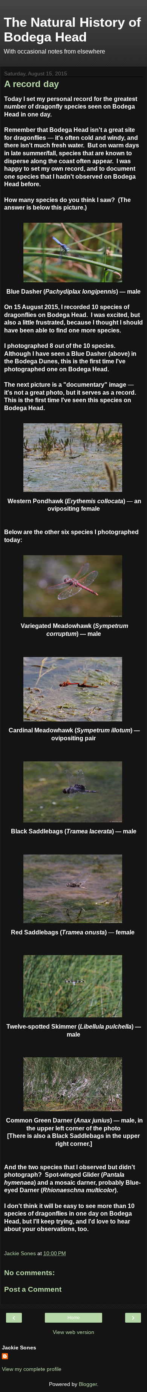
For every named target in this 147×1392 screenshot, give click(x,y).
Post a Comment (32, 1289)
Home (73, 1317)
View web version (73, 1332)
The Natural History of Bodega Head (72, 29)
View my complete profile (31, 1369)
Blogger (88, 1384)
